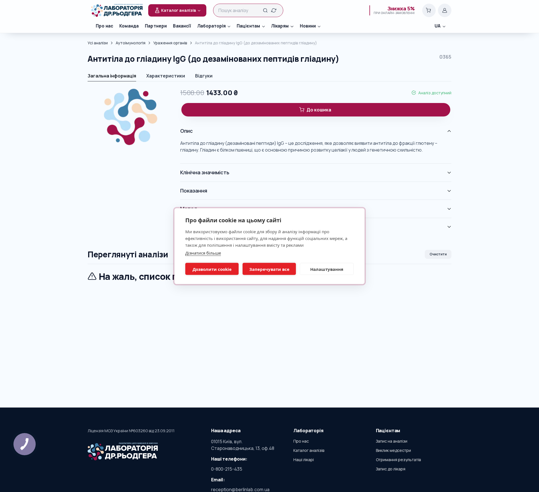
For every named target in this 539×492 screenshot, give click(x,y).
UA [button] (437, 26)
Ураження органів (170, 42)
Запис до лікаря (390, 469)
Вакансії (182, 26)
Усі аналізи (98, 42)
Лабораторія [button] (211, 26)
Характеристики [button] (165, 76)
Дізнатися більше (203, 252)
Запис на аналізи (391, 441)
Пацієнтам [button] (248, 26)
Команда (129, 26)
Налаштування (326, 269)
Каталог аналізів (308, 450)
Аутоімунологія (130, 42)
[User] (444, 10)
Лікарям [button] (280, 26)
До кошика (319, 110)
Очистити (438, 254)
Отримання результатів (398, 459)
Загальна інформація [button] (112, 76)
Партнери (156, 26)
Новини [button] (308, 26)
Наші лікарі (303, 459)
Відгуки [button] (204, 76)
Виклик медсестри (393, 450)
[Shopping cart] (429, 10)
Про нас (104, 26)
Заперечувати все (269, 269)
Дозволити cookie (212, 269)
